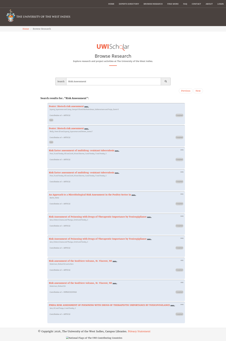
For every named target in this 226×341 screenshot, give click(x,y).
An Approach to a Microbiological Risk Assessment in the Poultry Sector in (90, 194)
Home (111, 3)
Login (220, 3)
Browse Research (153, 3)
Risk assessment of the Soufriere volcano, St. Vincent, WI (80, 261)
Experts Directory (129, 3)
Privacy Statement (139, 331)
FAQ (185, 3)
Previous (185, 90)
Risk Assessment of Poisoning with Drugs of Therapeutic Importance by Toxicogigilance (98, 216)
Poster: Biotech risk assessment (66, 106)
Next (198, 90)
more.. (86, 106)
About (209, 3)
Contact (196, 3)
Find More (172, 3)
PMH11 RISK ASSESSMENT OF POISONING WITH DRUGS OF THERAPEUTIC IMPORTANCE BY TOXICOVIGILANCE (109, 305)
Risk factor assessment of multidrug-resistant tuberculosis (81, 150)
